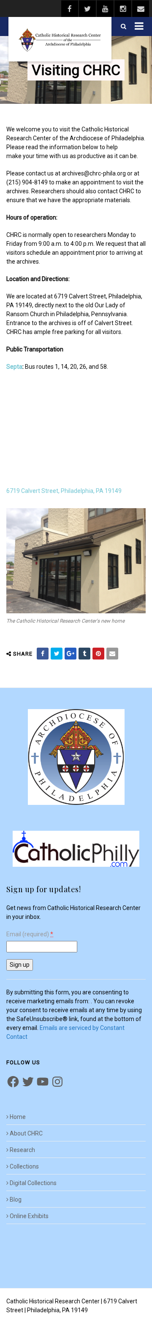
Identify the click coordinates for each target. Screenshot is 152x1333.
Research (22, 1150)
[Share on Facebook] (43, 654)
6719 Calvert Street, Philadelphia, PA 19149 (64, 490)
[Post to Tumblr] (84, 654)
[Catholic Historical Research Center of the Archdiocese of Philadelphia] (60, 39)
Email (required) (29, 934)
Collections (24, 1166)
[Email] (112, 654)
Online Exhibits (29, 1216)
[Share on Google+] (70, 654)
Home (18, 1116)
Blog (16, 1199)
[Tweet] (56, 654)
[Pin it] (98, 654)
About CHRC (26, 1133)
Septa (14, 366)
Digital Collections (33, 1183)
